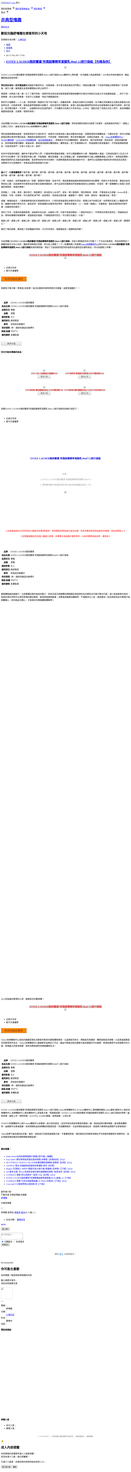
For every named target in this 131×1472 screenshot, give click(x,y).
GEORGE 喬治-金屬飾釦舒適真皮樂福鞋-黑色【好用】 (30, 1166)
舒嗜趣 (4, 1198)
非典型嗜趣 (11, 20)
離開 (14, 1467)
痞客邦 (17, 1212)
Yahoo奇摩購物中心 (114, 137)
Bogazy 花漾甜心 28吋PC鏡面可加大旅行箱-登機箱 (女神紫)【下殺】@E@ (39, 1169)
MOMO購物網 (7, 140)
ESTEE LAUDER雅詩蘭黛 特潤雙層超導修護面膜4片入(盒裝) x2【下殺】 (39, 1178)
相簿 (8, 45)
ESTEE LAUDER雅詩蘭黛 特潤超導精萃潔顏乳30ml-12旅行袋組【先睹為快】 (59, 61)
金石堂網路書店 (45, 140)
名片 (8, 51)
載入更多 (5, 1229)
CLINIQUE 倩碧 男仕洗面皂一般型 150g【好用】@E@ (30, 1175)
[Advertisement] (65, 1372)
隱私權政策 (80, 1436)
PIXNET (46, 1436)
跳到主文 (5, 27)
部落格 (9, 48)
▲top (3, 1224)
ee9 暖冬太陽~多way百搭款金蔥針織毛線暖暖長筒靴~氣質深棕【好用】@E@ (41, 1172)
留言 (23, 1212)
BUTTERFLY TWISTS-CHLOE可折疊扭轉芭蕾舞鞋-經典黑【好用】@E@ (39, 1162)
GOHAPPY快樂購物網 (26, 140)
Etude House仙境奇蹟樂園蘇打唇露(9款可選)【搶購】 (30, 1156)
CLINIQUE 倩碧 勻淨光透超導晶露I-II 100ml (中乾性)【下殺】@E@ (36, 1181)
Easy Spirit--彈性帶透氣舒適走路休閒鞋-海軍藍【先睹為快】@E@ (35, 1159)
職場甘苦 (21, 1220)
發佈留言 (5, 1245)
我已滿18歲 (6, 1467)
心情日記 (22, 40)
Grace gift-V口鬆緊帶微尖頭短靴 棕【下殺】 (26, 1184)
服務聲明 (89, 1436)
